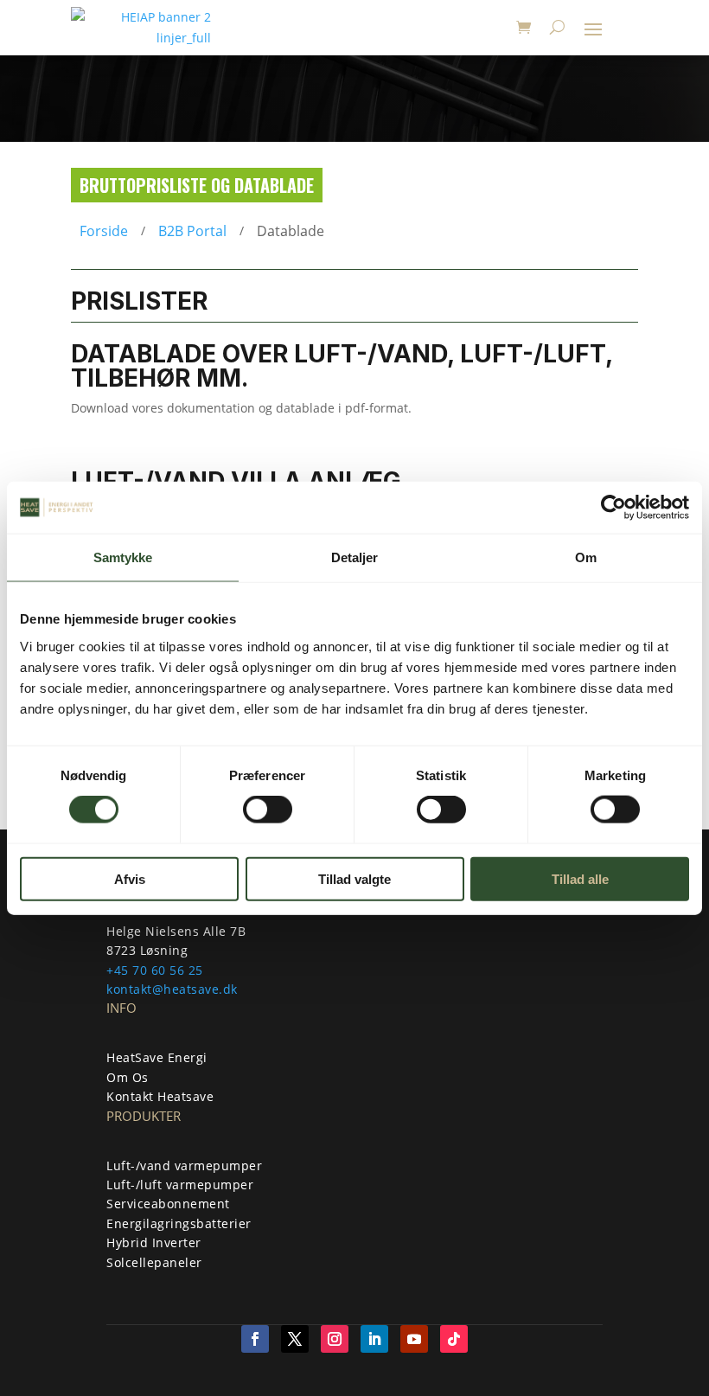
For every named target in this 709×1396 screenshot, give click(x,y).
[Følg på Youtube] (414, 1339)
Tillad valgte (354, 878)
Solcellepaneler (154, 1262)
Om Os (127, 1077)
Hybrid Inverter (153, 1242)
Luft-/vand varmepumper (184, 1165)
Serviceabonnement (168, 1203)
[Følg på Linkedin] (374, 1339)
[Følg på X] (295, 1339)
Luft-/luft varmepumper (179, 1184)
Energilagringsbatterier (179, 1223)
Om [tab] (586, 557)
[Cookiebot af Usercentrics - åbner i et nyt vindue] (613, 508)
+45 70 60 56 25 (154, 970)
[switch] (267, 809)
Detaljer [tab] (355, 557)
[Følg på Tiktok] (454, 1339)
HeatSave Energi (157, 1057)
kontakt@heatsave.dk (172, 989)
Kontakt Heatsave (160, 1096)
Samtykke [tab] (123, 557)
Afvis (129, 878)
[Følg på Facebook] (255, 1339)
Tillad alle (580, 878)
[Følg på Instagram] (334, 1339)
